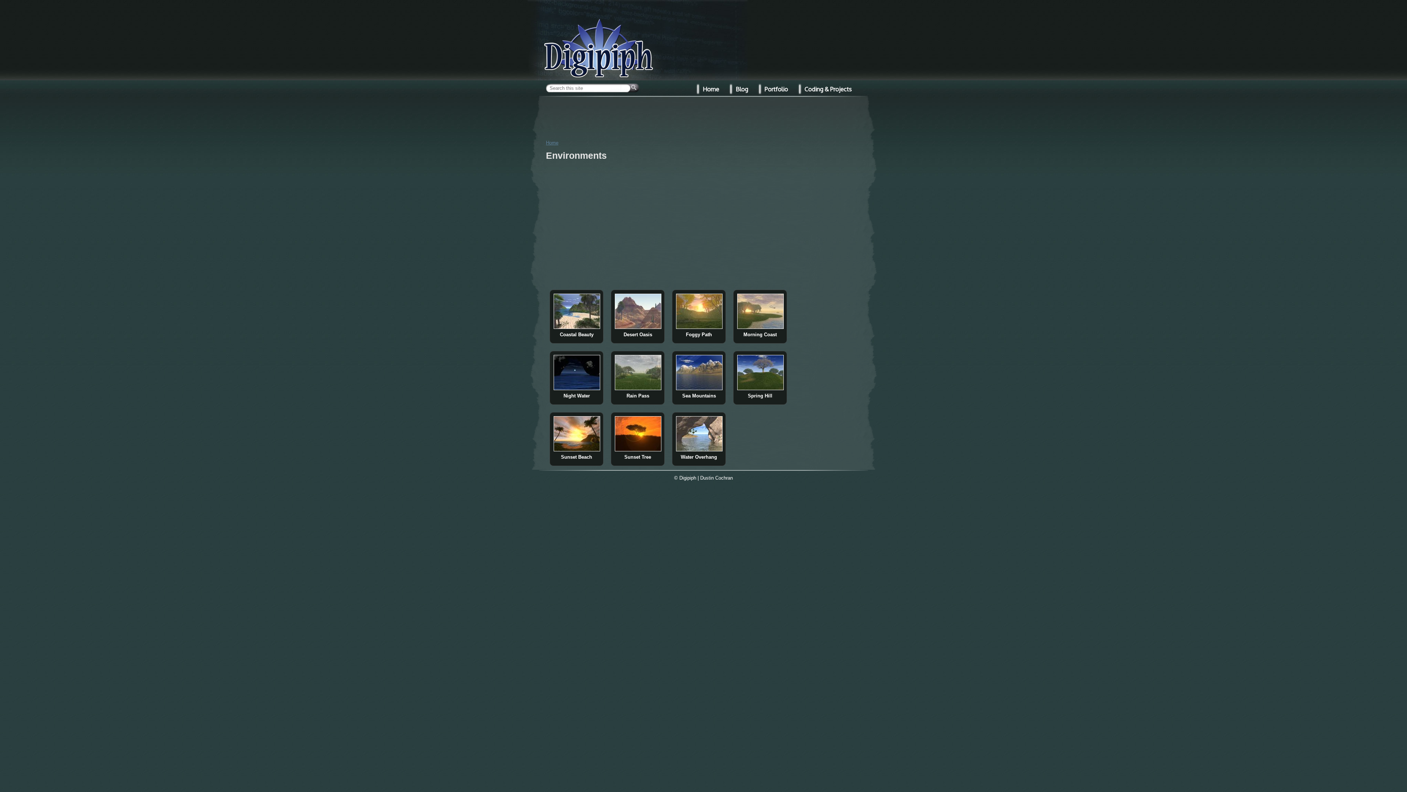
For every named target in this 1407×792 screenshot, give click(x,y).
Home (552, 143)
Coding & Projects (828, 89)
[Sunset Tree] (638, 449)
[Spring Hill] (760, 388)
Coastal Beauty (577, 334)
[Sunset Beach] (577, 449)
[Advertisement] (703, 116)
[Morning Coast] (760, 327)
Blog (742, 89)
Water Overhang (699, 457)
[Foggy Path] (699, 327)
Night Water (577, 396)
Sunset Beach (576, 457)
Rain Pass (638, 396)
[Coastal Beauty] (577, 327)
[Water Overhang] (699, 449)
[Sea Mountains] (699, 388)
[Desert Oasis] (638, 327)
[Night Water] (577, 388)
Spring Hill (760, 396)
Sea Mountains (699, 396)
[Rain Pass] (638, 388)
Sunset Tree (637, 457)
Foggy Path (699, 334)
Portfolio (776, 89)
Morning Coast (760, 334)
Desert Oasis (638, 334)
